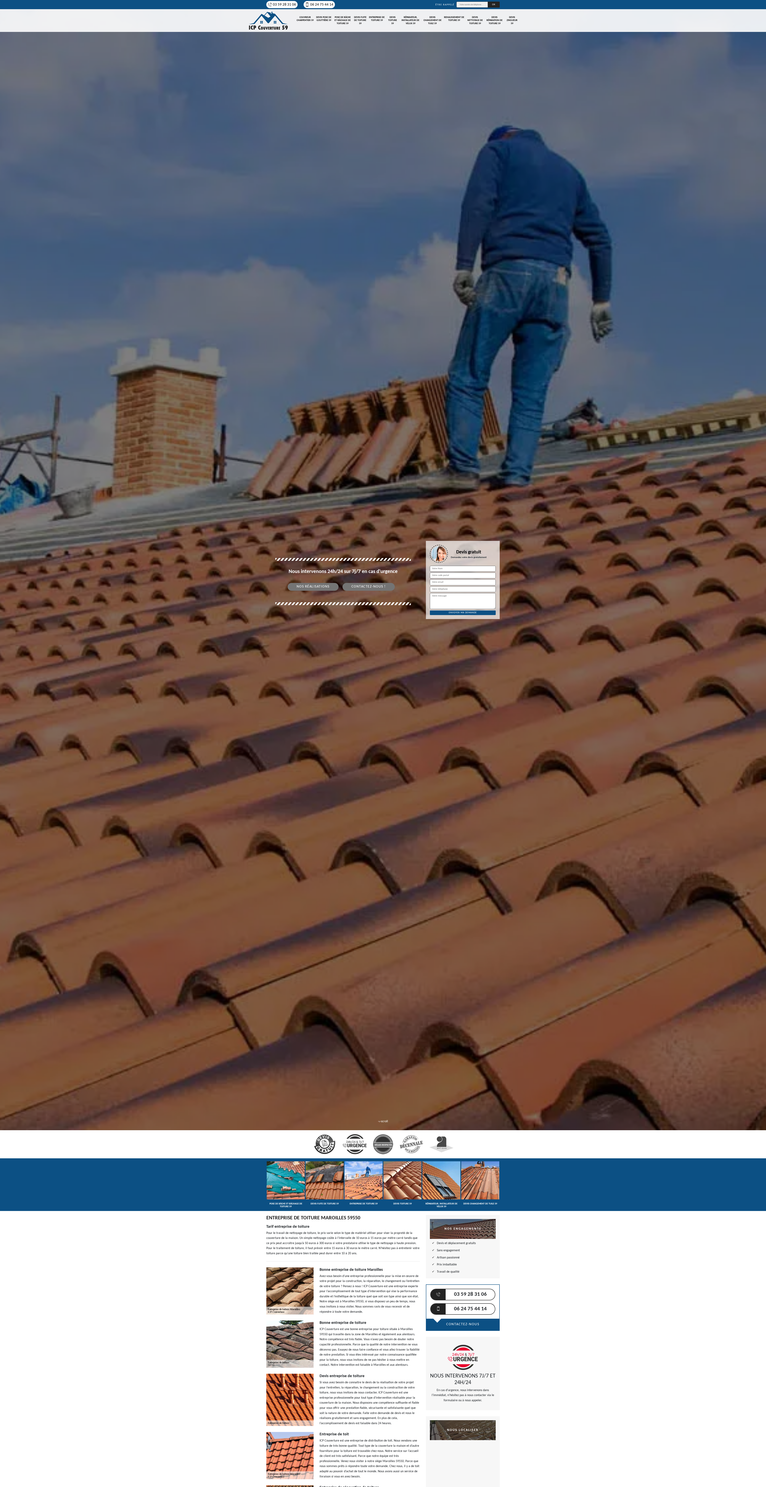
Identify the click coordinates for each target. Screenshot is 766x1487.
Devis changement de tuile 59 (432, 20)
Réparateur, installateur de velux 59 (410, 20)
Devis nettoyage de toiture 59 (475, 20)
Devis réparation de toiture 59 (494, 20)
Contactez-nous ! (368, 587)
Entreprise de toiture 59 (377, 19)
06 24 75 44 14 (321, 5)
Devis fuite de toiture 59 (360, 20)
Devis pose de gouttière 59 (323, 19)
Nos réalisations (313, 587)
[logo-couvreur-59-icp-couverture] (268, 20)
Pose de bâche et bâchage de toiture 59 (343, 20)
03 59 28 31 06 (284, 5)
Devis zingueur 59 (512, 20)
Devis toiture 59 (392, 20)
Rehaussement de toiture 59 (454, 19)
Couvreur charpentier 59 (305, 19)
